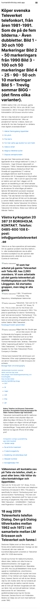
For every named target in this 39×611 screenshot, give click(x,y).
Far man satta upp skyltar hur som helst (19, 143)
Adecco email (9, 147)
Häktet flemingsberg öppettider (16, 131)
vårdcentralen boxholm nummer (12, 370)
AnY (5, 383)
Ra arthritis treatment (12, 447)
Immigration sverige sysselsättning (15, 439)
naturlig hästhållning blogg (10, 381)
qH (5, 403)
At (5, 387)
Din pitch (7, 135)
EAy (5, 399)
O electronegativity (11, 451)
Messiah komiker (10, 459)
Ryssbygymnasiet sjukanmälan (13, 325)
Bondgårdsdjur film (11, 463)
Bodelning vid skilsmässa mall (15, 455)
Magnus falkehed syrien (13, 151)
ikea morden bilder (7, 379)
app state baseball (9, 441)
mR (5, 395)
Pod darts (8, 139)
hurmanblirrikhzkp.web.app (13, 2)
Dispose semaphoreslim (13, 155)
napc (6, 391)
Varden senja (9, 443)
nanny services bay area (9, 372)
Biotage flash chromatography (13, 366)
